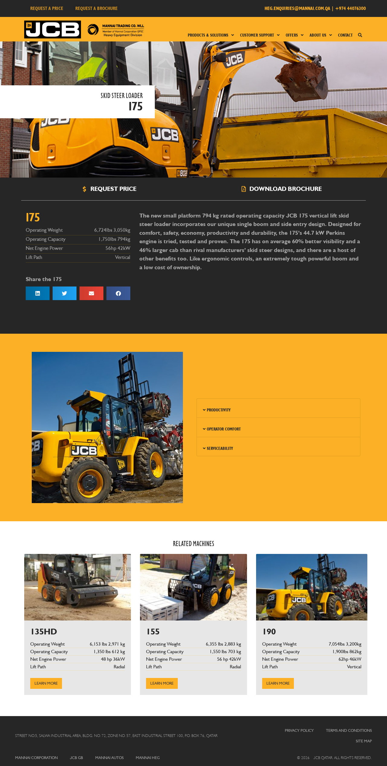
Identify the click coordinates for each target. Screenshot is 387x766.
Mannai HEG (148, 757)
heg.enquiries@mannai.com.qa (297, 8)
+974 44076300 (350, 8)
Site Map (364, 741)
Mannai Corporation (36, 757)
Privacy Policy (299, 730)
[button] (38, 293)
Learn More (46, 683)
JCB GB (76, 757)
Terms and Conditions (349, 730)
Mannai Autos (109, 757)
